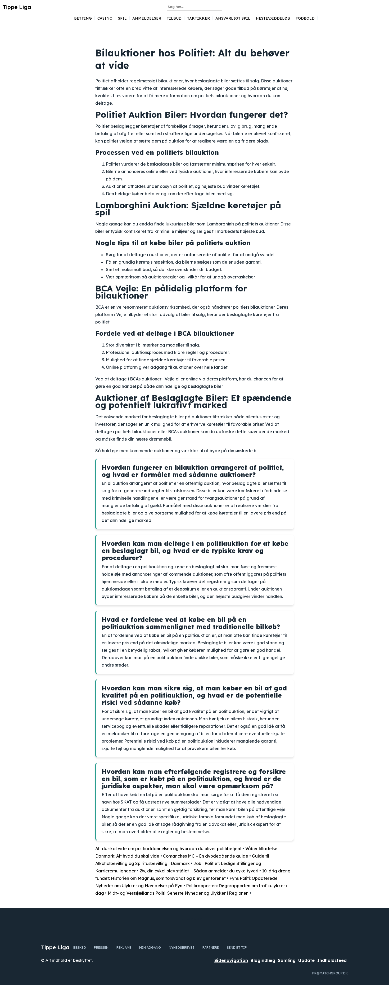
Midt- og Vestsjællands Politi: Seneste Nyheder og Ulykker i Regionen (178, 893)
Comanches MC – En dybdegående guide (205, 856)
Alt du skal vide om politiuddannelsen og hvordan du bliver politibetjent (168, 848)
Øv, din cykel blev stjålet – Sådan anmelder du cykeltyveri (198, 870)
